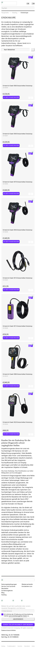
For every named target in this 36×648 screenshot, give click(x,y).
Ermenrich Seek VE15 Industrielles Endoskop (17, 326)
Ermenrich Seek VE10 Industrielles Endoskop (17, 278)
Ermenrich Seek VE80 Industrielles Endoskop (17, 374)
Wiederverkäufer (27, 584)
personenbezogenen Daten (18, 616)
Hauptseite (5, 13)
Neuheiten (4, 588)
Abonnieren (18, 619)
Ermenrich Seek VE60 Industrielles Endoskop (17, 86)
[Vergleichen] (32, 98)
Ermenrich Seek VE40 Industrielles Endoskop (17, 134)
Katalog (14, 13)
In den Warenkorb (11, 97)
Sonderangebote (7, 591)
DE (28, 3)
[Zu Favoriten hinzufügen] (29, 98)
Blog (2, 593)
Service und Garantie (8, 586)
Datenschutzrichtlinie (8, 630)
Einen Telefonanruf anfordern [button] (18, 625)
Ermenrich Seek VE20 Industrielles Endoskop (17, 422)
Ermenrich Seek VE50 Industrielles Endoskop (17, 230)
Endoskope (24, 13)
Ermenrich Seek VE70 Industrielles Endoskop (17, 182)
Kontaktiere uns (27, 586)
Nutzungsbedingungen (9, 584)
